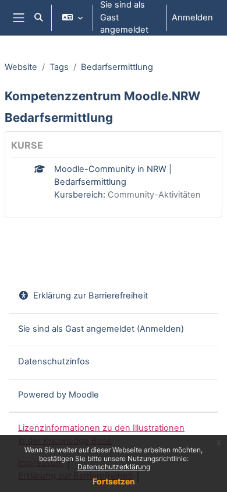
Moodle (84, 394)
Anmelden (192, 17)
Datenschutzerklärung (113, 466)
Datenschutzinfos (54, 361)
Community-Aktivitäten (154, 194)
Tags (59, 67)
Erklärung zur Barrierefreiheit (90, 295)
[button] (38, 18)
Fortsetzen (114, 481)
